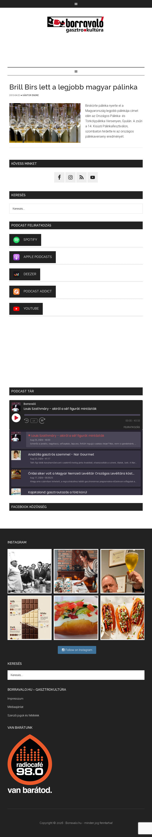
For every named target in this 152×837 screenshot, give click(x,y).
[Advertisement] (76, 50)
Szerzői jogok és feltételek (23, 715)
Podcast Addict (38, 291)
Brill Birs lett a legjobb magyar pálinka (73, 87)
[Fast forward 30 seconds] (43, 421)
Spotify (30, 240)
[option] (76, 440)
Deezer (30, 274)
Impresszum (15, 698)
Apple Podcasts (38, 257)
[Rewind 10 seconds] (26, 421)
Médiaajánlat (15, 707)
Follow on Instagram (78, 650)
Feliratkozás (132, 427)
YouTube (31, 309)
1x (34, 420)
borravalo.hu (76, 24)
